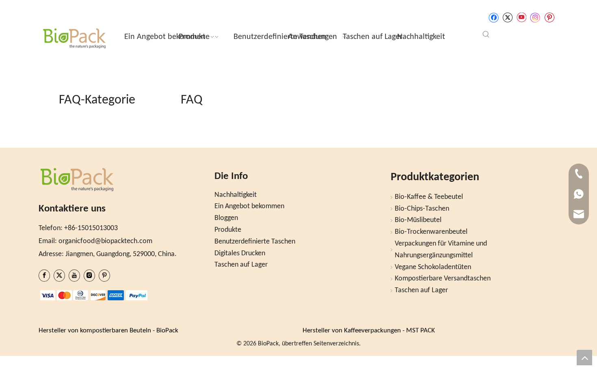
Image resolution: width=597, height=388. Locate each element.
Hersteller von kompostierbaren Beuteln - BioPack (108, 330)
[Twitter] (507, 18)
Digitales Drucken (239, 253)
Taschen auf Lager (241, 265)
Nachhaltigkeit (235, 195)
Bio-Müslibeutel (418, 220)
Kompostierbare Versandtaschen (443, 278)
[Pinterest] (549, 18)
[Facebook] (494, 18)
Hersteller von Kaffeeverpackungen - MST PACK (369, 330)
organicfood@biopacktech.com (105, 241)
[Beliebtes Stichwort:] (486, 34)
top (584, 357)
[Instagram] (535, 17)
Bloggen (226, 218)
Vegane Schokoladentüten (433, 267)
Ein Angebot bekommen (249, 206)
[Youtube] (521, 18)
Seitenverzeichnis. (337, 344)
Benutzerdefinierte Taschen (254, 242)
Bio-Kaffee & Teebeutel (429, 197)
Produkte (227, 230)
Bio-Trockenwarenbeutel (431, 232)
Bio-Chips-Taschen (422, 209)
